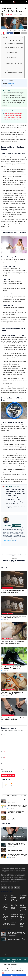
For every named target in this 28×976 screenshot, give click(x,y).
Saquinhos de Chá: (12, 57)
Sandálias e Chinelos (22, 898)
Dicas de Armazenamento (6, 920)
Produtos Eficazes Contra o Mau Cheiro (13, 63)
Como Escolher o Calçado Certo (6, 913)
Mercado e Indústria (13, 908)
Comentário (4, 734)
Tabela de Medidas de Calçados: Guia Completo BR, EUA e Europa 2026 (16, 817)
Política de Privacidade (11, 949)
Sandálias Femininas (22, 901)
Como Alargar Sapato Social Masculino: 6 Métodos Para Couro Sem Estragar (12, 667)
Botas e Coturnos (5, 900)
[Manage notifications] (3, 973)
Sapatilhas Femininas (22, 905)
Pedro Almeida (9, 14)
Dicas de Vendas (13, 895)
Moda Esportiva (14, 914)
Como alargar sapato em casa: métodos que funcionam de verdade (16, 800)
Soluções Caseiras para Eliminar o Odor (13, 47)
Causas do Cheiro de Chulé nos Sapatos (13, 40)
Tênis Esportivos (22, 914)
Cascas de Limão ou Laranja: (14, 55)
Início (2, 6)
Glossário (13, 897)
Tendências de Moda (23, 910)
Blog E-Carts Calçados (8, 954)
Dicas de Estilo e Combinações (6, 924)
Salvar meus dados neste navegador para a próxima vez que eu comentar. (14, 770)
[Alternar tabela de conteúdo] (21, 38)
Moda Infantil (14, 918)
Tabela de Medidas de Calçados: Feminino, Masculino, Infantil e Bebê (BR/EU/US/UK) (17, 806)
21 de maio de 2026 (5, 721)
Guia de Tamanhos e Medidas (14, 900)
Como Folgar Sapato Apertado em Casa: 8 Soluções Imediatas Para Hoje (12, 718)
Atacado (4, 897)
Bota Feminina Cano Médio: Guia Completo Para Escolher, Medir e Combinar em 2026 (17, 855)
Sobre (3, 949)
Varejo (21, 926)
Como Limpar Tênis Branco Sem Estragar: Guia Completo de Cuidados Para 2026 (13, 616)
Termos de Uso (5, 950)
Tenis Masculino (22, 920)
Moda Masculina (13, 922)
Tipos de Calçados (22, 924)
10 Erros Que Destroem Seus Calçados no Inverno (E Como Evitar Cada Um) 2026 (16, 844)
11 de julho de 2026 (11, 846)
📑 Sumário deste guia (7, 110)
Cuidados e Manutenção (5, 917)
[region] (14, 969)
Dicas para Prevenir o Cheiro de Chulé (13, 70)
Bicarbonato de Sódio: (13, 52)
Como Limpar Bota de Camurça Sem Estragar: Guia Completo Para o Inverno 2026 (13, 642)
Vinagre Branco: (12, 54)
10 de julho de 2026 (5, 619)
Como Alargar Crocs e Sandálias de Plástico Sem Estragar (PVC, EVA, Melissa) (13, 693)
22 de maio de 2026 (5, 670)
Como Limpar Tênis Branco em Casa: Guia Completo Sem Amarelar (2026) (12, 591)
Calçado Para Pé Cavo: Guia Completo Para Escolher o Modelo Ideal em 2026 (12, 837)
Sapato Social (23, 907)
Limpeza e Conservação (8, 6)
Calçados (5, 909)
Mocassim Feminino (13, 911)
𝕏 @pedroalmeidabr (7, 540)
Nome (3, 751)
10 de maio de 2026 (18, 14)
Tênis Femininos (22, 917)
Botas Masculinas (5, 907)
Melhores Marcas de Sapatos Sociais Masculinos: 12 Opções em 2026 (15, 812)
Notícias (13, 924)
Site (2, 763)
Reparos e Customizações (8, 664)
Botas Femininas (5, 904)
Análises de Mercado (5, 895)
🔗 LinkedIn (14, 540)
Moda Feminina (14, 916)
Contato (19, 949)
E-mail (3, 757)
